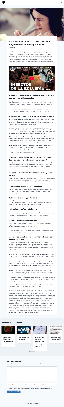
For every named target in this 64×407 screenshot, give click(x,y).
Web (43, 384)
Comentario (11, 367)
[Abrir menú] (61, 2)
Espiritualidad (12, 39)
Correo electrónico (30, 384)
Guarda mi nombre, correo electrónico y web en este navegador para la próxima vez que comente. (31, 388)
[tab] (29, 351)
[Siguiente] (60, 338)
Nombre (10, 384)
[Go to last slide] (4, 338)
